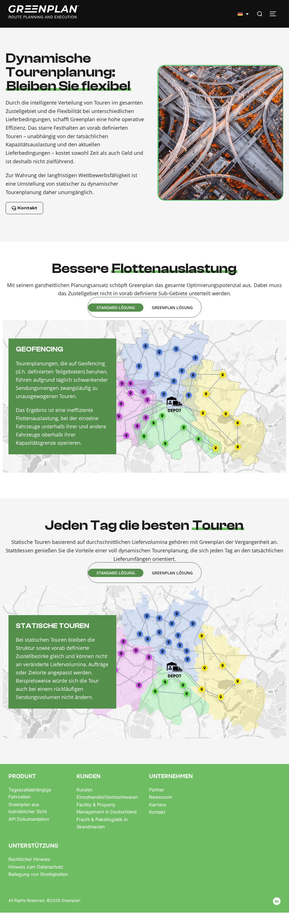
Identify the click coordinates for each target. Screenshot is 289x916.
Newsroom (160, 797)
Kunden (84, 790)
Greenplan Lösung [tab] (172, 307)
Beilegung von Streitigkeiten (38, 874)
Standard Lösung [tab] (116, 307)
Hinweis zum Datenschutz (35, 867)
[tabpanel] (144, 396)
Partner (156, 790)
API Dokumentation (28, 819)
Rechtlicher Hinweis (29, 859)
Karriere (157, 805)
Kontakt (157, 812)
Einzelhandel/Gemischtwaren (107, 797)
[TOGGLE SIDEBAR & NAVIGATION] (275, 14)
